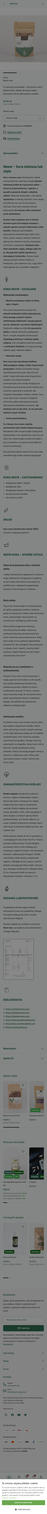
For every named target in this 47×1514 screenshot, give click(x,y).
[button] (23, 1509)
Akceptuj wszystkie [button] (23, 1502)
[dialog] (23, 1496)
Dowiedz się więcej (9, 1498)
